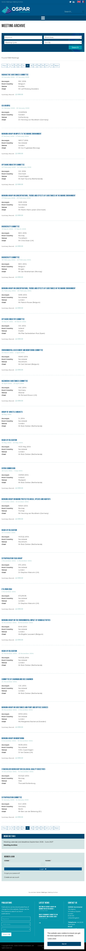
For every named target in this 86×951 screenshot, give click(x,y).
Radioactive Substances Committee (15, 74)
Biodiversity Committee (11, 226)
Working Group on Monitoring (13, 738)
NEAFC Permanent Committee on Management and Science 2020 (48, 916)
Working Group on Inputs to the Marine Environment (21, 133)
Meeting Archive (10, 845)
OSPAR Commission (8, 468)
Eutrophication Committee (12, 797)
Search (75, 47)
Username (6, 861)
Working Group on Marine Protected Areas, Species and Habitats (26, 499)
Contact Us (72, 902)
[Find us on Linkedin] (73, 2)
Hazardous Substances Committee (15, 381)
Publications (7, 902)
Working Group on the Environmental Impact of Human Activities (26, 620)
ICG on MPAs (6, 105)
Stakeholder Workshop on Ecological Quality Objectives (23, 769)
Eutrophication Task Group (12, 558)
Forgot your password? (12, 873)
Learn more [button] (52, 938)
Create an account (11, 877)
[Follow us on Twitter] (70, 2)
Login (42, 869)
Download (20, 94)
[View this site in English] (79, 2)
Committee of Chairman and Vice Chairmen (17, 679)
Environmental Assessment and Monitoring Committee (22, 350)
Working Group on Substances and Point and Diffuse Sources (25, 707)
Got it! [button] (64, 944)
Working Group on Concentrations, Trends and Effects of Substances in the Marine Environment (39, 195)
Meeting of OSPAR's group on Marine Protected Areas (47, 908)
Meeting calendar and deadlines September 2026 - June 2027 (28, 842)
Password (48, 861)
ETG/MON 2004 (7, 589)
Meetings (9, 2)
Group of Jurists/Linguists (12, 412)
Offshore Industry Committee (13, 164)
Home (3, 2)
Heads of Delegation (9, 440)
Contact (40, 945)
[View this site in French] (82, 2)
